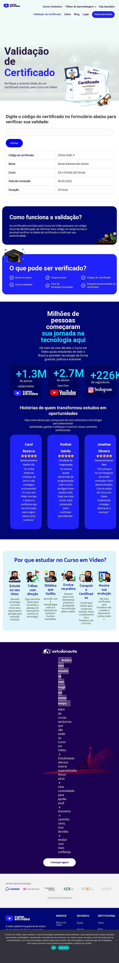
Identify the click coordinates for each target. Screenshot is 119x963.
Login (85, 14)
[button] (95, 7)
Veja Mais (63, 948)
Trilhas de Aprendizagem (79, 7)
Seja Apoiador (107, 7)
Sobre (67, 14)
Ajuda (80, 922)
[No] (115, 946)
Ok (53, 948)
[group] (26, 380)
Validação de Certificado (47, 14)
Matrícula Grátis (103, 14)
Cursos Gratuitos (52, 7)
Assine (80, 929)
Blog (76, 14)
